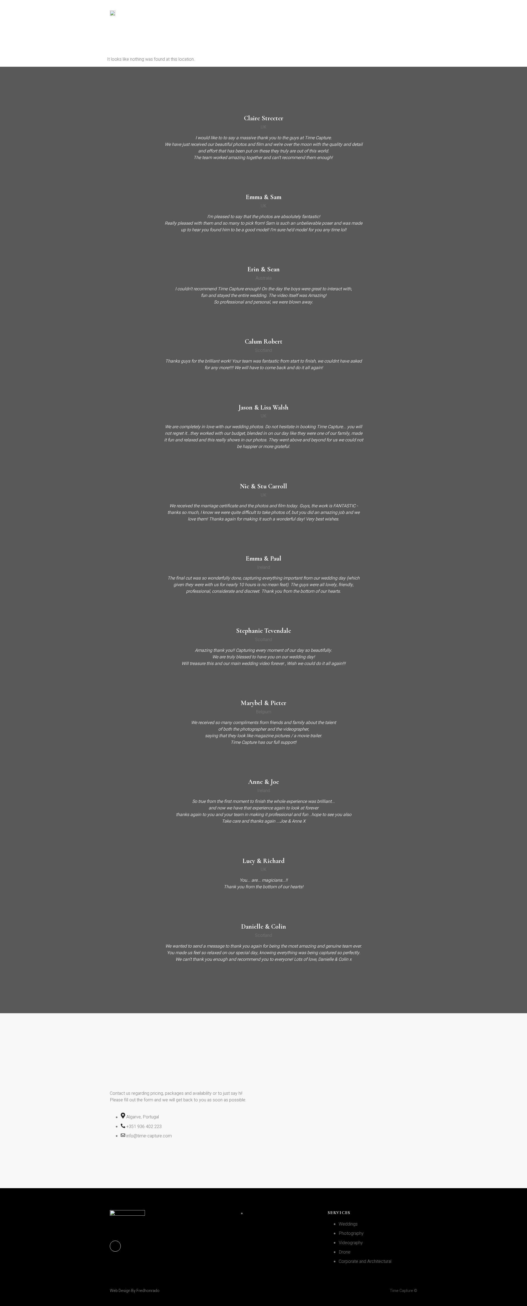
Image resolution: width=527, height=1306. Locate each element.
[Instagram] (115, 1246)
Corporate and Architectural (365, 13)
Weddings (193, 13)
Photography (232, 13)
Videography (275, 13)
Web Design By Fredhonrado (134, 1291)
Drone (309, 13)
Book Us (422, 13)
